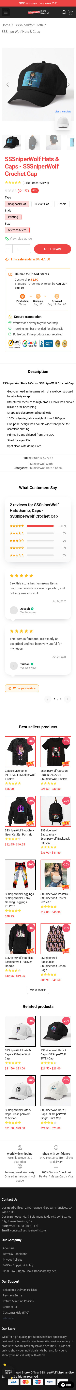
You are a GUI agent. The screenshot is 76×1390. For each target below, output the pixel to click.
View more (38, 990)
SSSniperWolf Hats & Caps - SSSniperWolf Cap (18, 1054)
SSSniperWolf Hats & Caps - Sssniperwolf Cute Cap (18, 1114)
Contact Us (10, 1306)
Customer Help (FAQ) (16, 1312)
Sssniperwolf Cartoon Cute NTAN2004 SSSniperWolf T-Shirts (54, 774)
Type (8, 197)
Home (6, 25)
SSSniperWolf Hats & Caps (21, 32)
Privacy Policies (12, 1259)
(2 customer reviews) (36, 182)
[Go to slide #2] (32, 142)
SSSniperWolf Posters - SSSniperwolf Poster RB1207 (55, 898)
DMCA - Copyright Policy (18, 1265)
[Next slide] (68, 84)
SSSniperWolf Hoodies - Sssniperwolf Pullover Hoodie (19, 962)
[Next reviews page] (67, 699)
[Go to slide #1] (11, 142)
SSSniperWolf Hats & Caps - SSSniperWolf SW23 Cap (53, 1054)
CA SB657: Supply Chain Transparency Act (29, 1271)
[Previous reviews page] (47, 699)
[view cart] (70, 12)
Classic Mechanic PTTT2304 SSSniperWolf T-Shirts (20, 774)
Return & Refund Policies (18, 1301)
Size (7, 223)
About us (8, 1248)
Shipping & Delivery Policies (20, 1289)
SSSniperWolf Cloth (29, 25)
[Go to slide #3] (53, 142)
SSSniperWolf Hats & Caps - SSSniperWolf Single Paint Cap (53, 1114)
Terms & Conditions (15, 1254)
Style (8, 210)
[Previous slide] (8, 84)
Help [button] (68, 1384)
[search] (63, 12)
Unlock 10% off (8, 1372)
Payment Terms (12, 1295)
